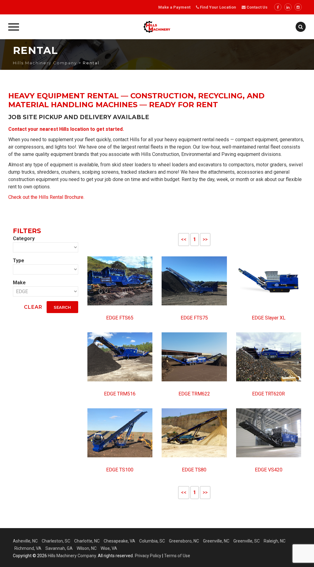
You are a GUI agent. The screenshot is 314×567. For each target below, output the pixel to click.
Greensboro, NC (184, 541)
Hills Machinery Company (72, 555)
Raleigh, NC (274, 541)
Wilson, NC (87, 548)
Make (19, 282)
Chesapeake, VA (119, 541)
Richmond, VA (27, 548)
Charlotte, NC (87, 541)
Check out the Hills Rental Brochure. (46, 197)
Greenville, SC (246, 541)
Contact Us (256, 7)
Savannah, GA (59, 548)
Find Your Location (218, 7)
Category (24, 238)
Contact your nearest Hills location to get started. (66, 129)
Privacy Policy (148, 555)
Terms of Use (177, 555)
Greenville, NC (216, 541)
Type (18, 260)
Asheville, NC (25, 541)
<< (183, 239)
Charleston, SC (56, 541)
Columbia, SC (152, 541)
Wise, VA (109, 548)
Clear (33, 307)
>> (205, 239)
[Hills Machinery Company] (157, 26)
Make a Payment (174, 7)
